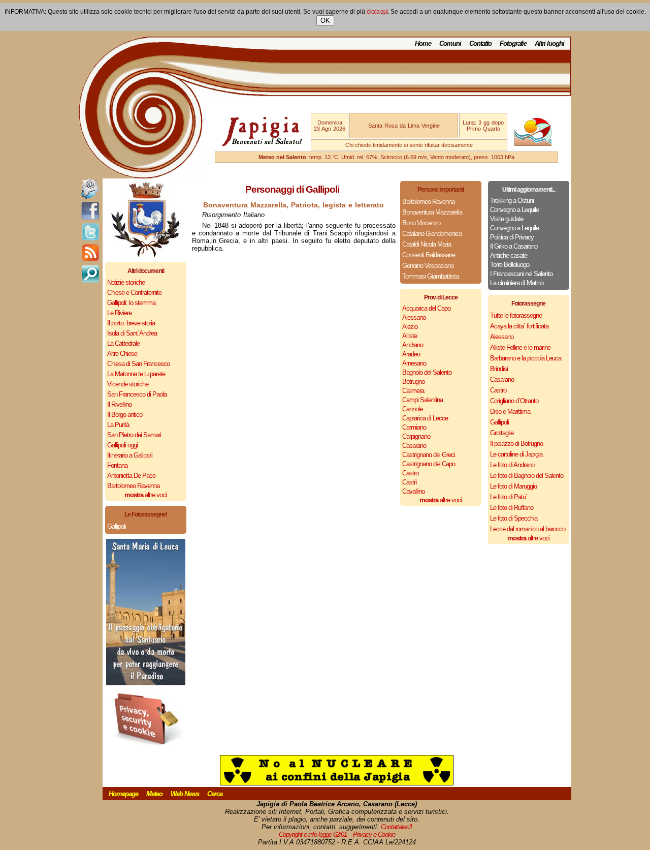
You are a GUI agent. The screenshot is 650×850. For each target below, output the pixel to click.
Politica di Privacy (512, 237)
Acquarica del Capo (426, 308)
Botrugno (413, 381)
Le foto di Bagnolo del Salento (526, 475)
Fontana (117, 465)
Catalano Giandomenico (432, 233)
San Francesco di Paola (137, 394)
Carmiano (414, 427)
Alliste (409, 336)
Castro (410, 473)
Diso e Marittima (510, 411)
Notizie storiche (126, 282)
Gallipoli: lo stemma (131, 303)
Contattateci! (396, 827)
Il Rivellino (119, 404)
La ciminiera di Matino (516, 283)
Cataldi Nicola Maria (426, 244)
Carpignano (416, 436)
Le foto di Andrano (512, 465)
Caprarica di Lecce (425, 418)
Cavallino (413, 491)
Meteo (154, 794)
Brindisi (499, 369)
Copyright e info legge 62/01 (313, 834)
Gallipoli (116, 526)
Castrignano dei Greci (428, 455)
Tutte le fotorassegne (516, 315)
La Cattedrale (123, 343)
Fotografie (513, 43)
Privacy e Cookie (374, 834)
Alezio (409, 326)
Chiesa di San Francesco (138, 364)
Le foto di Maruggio (513, 486)
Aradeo (411, 354)
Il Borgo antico (124, 414)
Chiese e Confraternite (134, 292)
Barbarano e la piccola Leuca (525, 358)
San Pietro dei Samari (134, 435)
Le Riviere (119, 313)
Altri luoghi (549, 43)
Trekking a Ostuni (512, 200)
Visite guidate (506, 219)
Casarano (414, 445)
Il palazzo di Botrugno (516, 443)
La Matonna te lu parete (136, 374)
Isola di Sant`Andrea (132, 333)
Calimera (413, 390)
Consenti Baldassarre (428, 255)
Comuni (450, 43)
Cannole (412, 409)
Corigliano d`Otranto (514, 401)
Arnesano (414, 363)
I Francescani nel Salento (521, 274)
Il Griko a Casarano (513, 246)
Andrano (412, 345)
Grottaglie (501, 433)
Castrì (409, 482)
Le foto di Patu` (508, 497)
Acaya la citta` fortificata (519, 326)
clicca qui (377, 11)
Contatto (480, 43)
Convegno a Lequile (514, 210)
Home (423, 43)
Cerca (214, 794)
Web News (185, 794)
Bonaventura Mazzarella (432, 212)
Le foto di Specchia (513, 518)
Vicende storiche (127, 384)
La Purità (118, 425)
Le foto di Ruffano (511, 507)
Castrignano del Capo (428, 464)
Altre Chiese (122, 353)
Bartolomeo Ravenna (133, 486)
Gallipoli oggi (122, 445)
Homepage (123, 794)
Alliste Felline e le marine (520, 347)
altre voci (145, 495)
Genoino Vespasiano (427, 265)
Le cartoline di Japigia (516, 454)
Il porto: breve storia (131, 323)
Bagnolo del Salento (426, 372)
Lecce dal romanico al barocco (527, 529)
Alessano (414, 317)
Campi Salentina (422, 400)
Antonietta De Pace (131, 475)
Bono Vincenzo (421, 223)
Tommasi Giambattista (430, 276)
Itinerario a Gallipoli (129, 455)
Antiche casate (508, 255)
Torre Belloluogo (509, 264)
